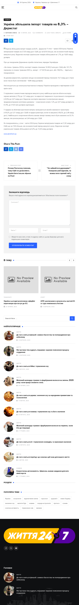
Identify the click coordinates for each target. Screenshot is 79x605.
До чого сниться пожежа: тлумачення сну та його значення (40, 412)
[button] (69, 260)
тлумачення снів (27, 508)
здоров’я (54, 499)
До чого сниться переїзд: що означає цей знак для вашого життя (42, 457)
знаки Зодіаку (65, 499)
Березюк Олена (11, 33)
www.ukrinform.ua (10, 134)
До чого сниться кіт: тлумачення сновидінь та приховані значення (43, 442)
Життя (18, 332)
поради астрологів (44, 503)
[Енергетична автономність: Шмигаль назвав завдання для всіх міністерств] (9, 472)
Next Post (65, 165)
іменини (39, 508)
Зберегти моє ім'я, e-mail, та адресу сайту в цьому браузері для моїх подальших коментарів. (37, 238)
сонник (65, 503)
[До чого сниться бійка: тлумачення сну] (9, 366)
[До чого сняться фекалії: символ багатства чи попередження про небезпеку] (9, 336)
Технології (8, 297)
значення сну (9, 503)
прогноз (56, 503)
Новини (19, 468)
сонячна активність (12, 508)
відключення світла (31, 499)
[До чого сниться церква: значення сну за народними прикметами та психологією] (9, 396)
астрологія (17, 499)
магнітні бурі (21, 503)
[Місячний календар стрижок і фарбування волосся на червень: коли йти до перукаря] (9, 427)
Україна (7, 499)
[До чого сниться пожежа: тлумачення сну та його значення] (9, 412)
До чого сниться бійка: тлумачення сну (32, 366)
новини (31, 503)
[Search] (76, 7)
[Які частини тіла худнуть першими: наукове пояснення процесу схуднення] (9, 351)
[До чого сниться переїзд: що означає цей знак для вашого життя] (9, 457)
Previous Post (15, 165)
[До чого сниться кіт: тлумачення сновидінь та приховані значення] (9, 442)
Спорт (43, 297)
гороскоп (44, 499)
